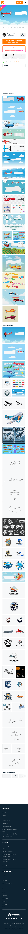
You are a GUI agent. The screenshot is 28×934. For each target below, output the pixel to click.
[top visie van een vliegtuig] (9, 892)
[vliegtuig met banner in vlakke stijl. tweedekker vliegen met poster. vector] (13, 98)
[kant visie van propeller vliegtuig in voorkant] (13, 854)
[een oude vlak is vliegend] (13, 512)
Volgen (22, 35)
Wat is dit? (16, 62)
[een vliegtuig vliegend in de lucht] (13, 528)
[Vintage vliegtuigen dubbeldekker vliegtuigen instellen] (7, 244)
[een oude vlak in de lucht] (13, 905)
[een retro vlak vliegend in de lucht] (13, 544)
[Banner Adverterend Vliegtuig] (13, 133)
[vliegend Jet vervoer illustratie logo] (8, 752)
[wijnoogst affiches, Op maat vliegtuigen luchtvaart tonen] (13, 485)
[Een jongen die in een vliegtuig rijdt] (13, 266)
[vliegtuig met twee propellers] (13, 870)
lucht (15, 919)
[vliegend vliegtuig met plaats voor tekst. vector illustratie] (13, 186)
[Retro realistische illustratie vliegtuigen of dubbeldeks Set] (10, 333)
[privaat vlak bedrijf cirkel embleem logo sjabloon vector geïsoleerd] (6, 421)
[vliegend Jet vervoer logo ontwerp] (8, 603)
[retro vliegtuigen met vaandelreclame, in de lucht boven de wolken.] (13, 111)
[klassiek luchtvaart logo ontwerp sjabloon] (8, 639)
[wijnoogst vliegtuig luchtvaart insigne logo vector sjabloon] (18, 793)
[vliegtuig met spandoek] (13, 141)
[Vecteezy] (2, 2)
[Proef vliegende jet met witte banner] (13, 123)
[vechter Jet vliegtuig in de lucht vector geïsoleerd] (8, 781)
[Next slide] (21, 920)
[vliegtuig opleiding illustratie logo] (8, 615)
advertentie (7, 919)
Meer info (6, 64)
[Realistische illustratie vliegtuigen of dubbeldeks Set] (6, 208)
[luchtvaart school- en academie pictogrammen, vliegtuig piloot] (13, 576)
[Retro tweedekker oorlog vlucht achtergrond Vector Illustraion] (13, 316)
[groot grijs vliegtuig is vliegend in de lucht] (8, 717)
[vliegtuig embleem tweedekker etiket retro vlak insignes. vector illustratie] (8, 818)
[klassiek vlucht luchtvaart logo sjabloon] (8, 650)
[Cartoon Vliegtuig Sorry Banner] (13, 300)
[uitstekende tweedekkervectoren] (13, 282)
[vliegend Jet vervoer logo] (8, 728)
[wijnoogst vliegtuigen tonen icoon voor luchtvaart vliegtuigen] (8, 591)
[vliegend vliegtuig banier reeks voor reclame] (9, 217)
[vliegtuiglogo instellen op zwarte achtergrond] (7, 794)
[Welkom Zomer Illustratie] (13, 231)
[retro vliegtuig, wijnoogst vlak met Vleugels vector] (13, 468)
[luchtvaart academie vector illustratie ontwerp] (8, 806)
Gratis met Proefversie (14, 41)
